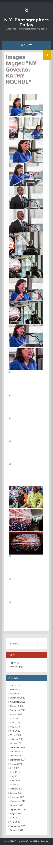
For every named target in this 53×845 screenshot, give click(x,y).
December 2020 (17, 797)
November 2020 (17, 801)
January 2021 (16, 793)
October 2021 (16, 756)
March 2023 (15, 685)
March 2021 (15, 785)
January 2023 (16, 694)
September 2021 (18, 760)
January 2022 (16, 743)
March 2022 (15, 735)
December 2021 (17, 747)
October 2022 (16, 706)
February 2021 (17, 789)
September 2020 (18, 809)
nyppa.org (14, 663)
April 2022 (15, 731)
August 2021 (16, 764)
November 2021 (17, 752)
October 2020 (16, 805)
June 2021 (15, 772)
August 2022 (16, 714)
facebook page (17, 667)
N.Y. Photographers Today (26, 22)
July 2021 (14, 768)
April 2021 (15, 780)
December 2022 (17, 698)
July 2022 (14, 718)
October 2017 (16, 830)
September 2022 (18, 710)
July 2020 (14, 818)
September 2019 (18, 826)
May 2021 (15, 776)
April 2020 (15, 822)
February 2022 (17, 739)
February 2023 (17, 690)
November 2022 (17, 702)
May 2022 (15, 727)
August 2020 (16, 814)
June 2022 (15, 723)
